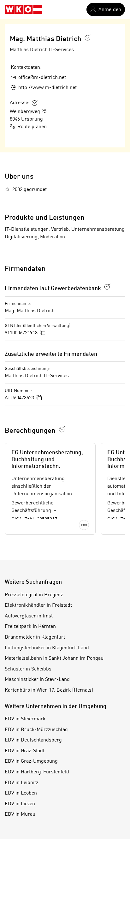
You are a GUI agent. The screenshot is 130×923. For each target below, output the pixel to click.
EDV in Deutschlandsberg (33, 740)
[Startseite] (23, 9)
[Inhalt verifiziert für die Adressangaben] (35, 103)
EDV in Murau (20, 814)
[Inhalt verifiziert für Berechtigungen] (62, 429)
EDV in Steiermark (25, 719)
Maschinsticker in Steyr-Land (37, 679)
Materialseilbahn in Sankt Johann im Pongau (54, 658)
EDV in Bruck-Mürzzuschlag (36, 729)
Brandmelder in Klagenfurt (35, 637)
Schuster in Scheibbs (28, 669)
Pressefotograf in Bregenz (34, 595)
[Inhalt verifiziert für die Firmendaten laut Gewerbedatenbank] (107, 286)
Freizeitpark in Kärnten (30, 626)
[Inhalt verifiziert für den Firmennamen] (88, 37)
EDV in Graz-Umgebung (31, 761)
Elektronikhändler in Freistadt (38, 605)
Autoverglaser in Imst (29, 616)
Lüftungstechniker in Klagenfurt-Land (47, 648)
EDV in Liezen (20, 804)
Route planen (32, 126)
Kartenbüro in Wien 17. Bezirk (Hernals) (49, 690)
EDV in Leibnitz (21, 782)
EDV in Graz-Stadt (24, 750)
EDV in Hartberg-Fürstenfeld (37, 772)
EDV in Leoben (21, 793)
